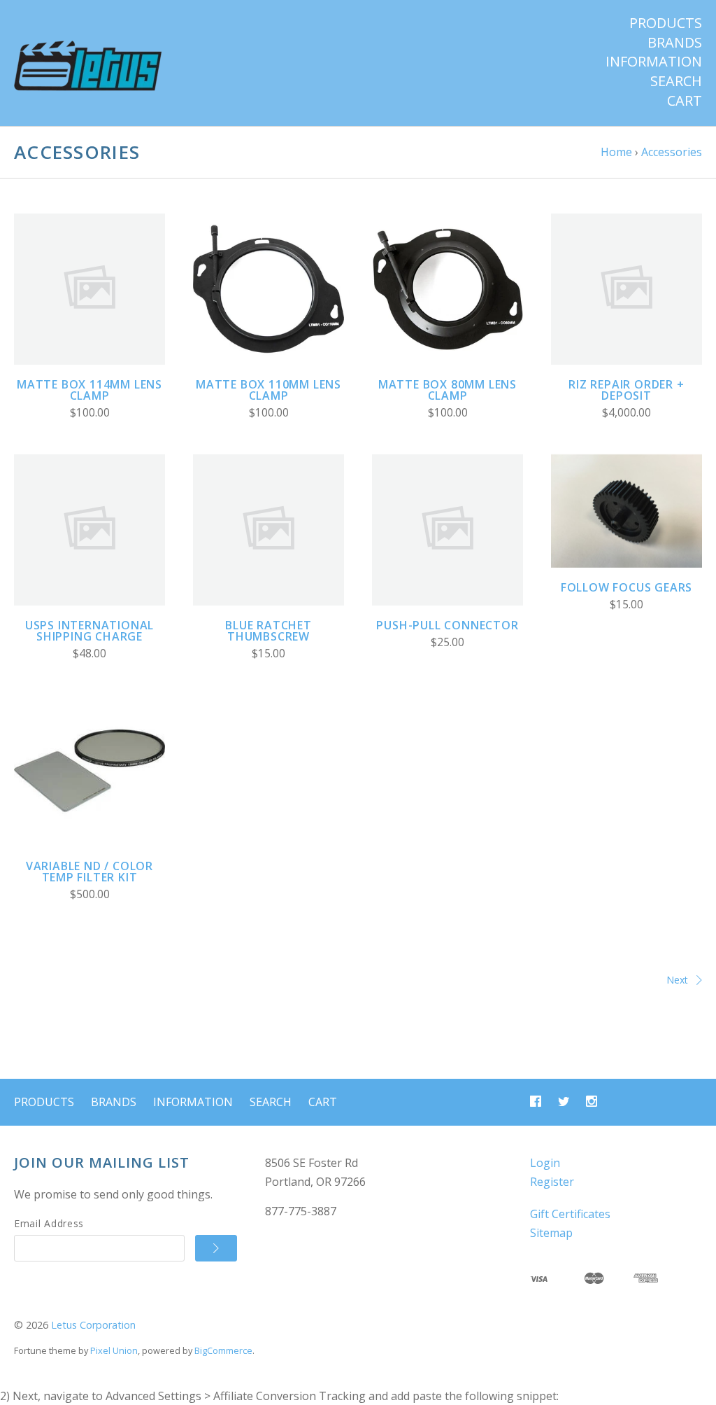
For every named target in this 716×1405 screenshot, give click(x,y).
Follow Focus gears (626, 587)
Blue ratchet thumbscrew (268, 630)
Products (665, 23)
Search (676, 81)
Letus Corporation (93, 1324)
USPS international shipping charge (89, 630)
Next (677, 979)
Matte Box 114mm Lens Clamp (89, 390)
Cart (684, 101)
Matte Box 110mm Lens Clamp (268, 390)
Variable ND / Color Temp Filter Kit (89, 871)
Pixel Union (114, 1350)
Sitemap (551, 1232)
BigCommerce (223, 1350)
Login (545, 1162)
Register (552, 1181)
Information (654, 62)
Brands (674, 43)
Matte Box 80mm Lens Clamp (447, 390)
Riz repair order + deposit (626, 390)
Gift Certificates (570, 1214)
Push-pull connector (447, 625)
